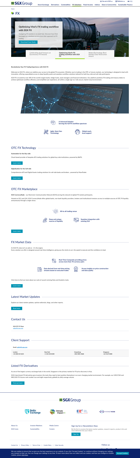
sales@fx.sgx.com (18, 328)
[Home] (24, 3)
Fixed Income (88, 5)
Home (12, 9)
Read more (16, 308)
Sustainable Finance (125, 5)
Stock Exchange (43, 5)
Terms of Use (36, 445)
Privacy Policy (25, 445)
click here (25, 455)
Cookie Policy (47, 445)
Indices (97, 5)
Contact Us (14, 445)
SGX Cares (14, 429)
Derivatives (55, 5)
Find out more (18, 383)
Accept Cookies (122, 453)
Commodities (65, 5)
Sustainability (34, 429)
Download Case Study (28, 42)
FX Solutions (76, 5)
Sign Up (76, 434)
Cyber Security (59, 445)
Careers (52, 429)
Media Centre (54, 425)
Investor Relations (36, 425)
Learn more (17, 163)
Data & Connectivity (109, 5)
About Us (14, 425)
